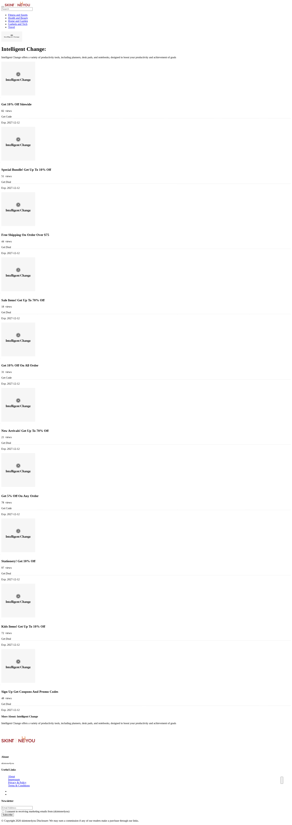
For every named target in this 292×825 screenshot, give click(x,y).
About (11, 776)
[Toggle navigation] (2, 6)
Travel (11, 27)
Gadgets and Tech (17, 24)
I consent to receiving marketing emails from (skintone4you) (37, 811)
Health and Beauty (18, 18)
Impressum (14, 779)
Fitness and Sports (18, 15)
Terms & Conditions (19, 785)
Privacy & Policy (17, 782)
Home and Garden (18, 21)
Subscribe (8, 815)
